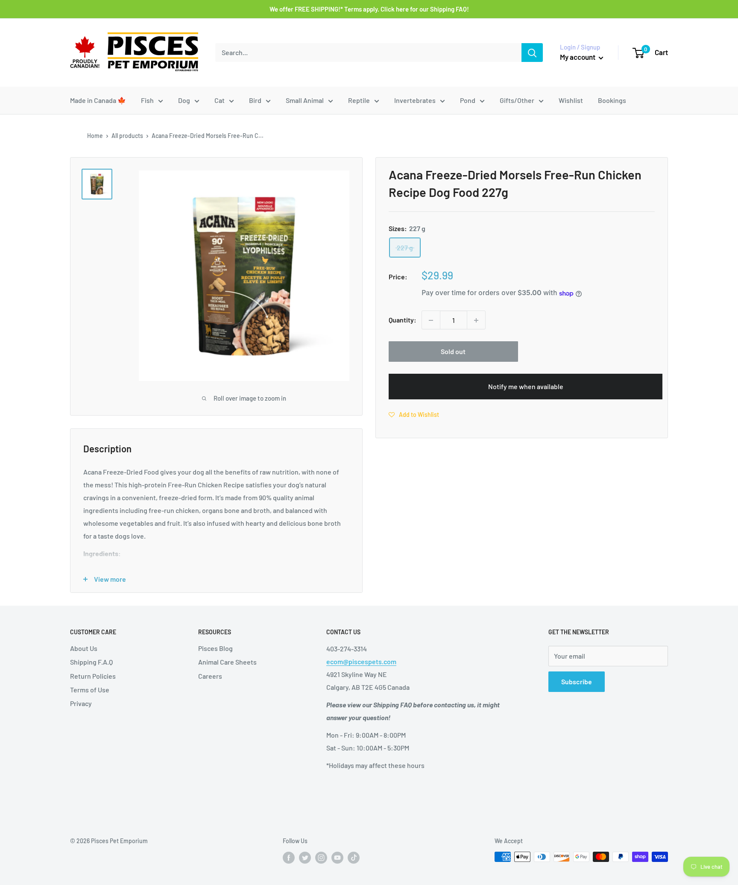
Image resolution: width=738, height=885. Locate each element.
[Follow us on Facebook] (289, 858)
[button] (414, 414)
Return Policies (93, 676)
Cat (219, 100)
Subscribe (576, 681)
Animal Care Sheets (227, 662)
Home (95, 135)
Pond (467, 100)
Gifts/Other (517, 100)
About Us (83, 648)
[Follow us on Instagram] (321, 858)
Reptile (359, 100)
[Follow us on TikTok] (354, 858)
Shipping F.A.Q (91, 662)
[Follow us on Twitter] (305, 858)
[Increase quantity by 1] (476, 320)
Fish (147, 100)
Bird (255, 100)
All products (127, 135)
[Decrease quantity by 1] (431, 320)
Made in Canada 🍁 (98, 100)
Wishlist (571, 100)
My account (578, 57)
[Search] (532, 52)
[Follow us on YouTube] (337, 858)
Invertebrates (415, 100)
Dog (184, 100)
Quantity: (402, 320)
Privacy (81, 703)
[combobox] (368, 52)
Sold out (453, 352)
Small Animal (305, 100)
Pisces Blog (215, 648)
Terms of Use (89, 690)
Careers (210, 676)
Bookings (612, 100)
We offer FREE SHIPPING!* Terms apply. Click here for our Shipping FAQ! (369, 9)
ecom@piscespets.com (361, 661)
